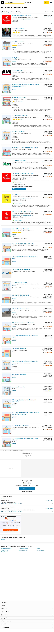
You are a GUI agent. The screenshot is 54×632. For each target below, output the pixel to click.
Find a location (48, 16)
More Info (31, 19)
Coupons (18, 19)
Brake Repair (20, 59)
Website (14, 19)
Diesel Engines (4, 551)
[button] (51, 2)
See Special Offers (25, 19)
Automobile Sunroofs (23, 548)
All (12, 11)
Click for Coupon (18, 182)
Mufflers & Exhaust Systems (34, 117)
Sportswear (20, 133)
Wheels (38, 548)
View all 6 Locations (47, 161)
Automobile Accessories (36, 162)
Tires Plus (3, 499)
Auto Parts (15, 450)
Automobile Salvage (23, 550)
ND (5, 450)
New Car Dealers (21, 72)
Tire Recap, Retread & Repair (35, 284)
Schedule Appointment (20, 188)
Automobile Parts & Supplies (24, 99)
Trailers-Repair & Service (23, 284)
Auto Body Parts (4, 550)
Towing (19, 149)
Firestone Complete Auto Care (21, 15)
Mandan (9, 450)
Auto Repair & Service (22, 17)
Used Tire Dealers (41, 550)
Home (2, 450)
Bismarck (3, 539)
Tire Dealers (14, 17)
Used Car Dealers (29, 72)
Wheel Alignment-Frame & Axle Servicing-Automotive (39, 296)
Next (30, 455)
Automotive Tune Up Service (34, 17)
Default (49, 11)
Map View (6, 11)
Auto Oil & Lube (31, 43)
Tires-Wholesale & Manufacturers (25, 310)
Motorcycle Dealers (27, 133)
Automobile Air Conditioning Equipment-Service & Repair (30, 175)
